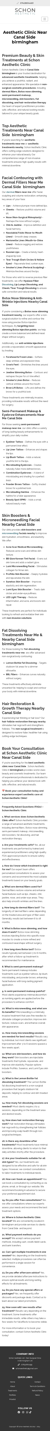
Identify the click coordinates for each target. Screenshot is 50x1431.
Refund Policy (37, 1391)
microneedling (10, 533)
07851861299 (26, 1365)
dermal (10, 192)
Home (12, 1382)
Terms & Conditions (37, 1386)
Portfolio (12, 1395)
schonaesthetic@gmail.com (27, 1368)
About (12, 1386)
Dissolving (7, 284)
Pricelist (12, 1399)
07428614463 (26, 3)
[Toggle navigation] (44, 19)
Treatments (12, 1391)
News (37, 1395)
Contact (38, 1382)
